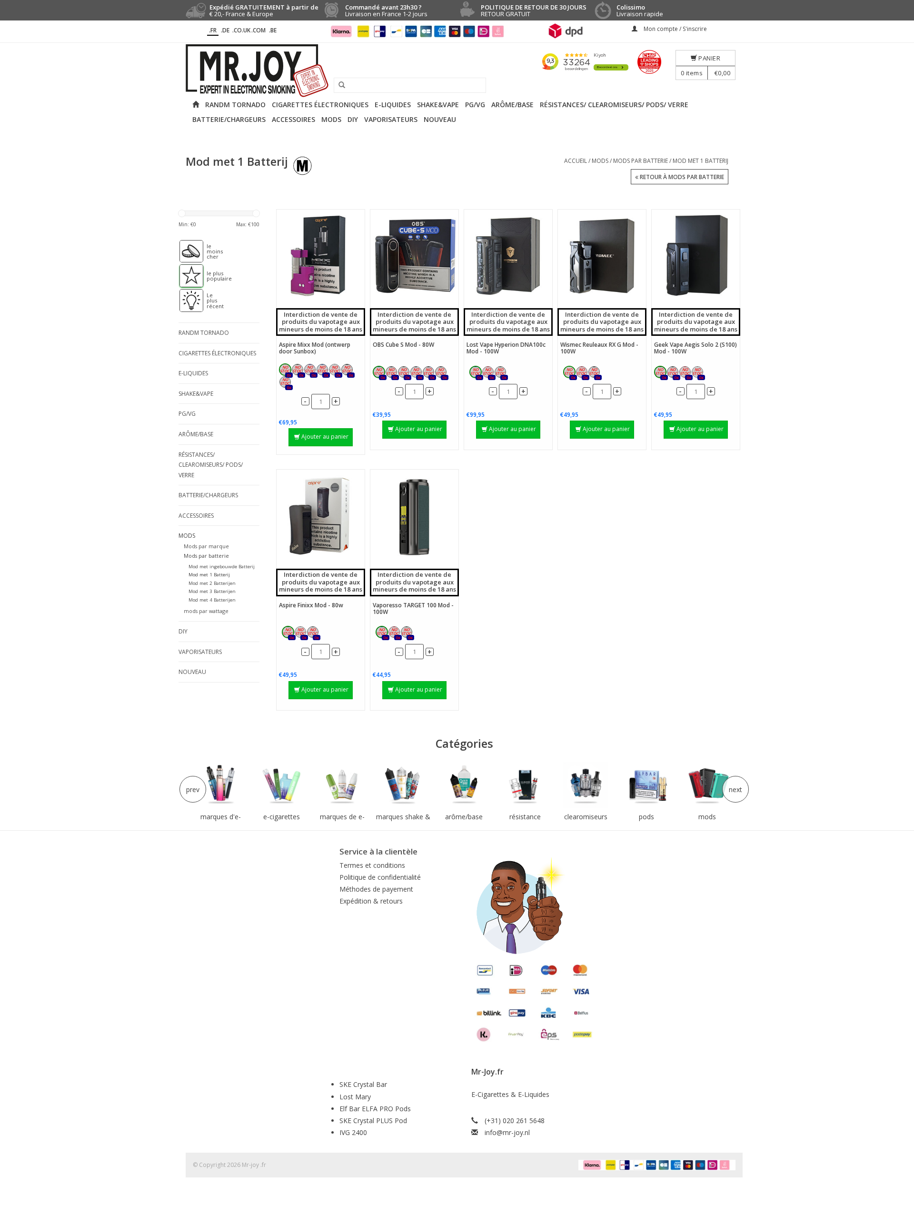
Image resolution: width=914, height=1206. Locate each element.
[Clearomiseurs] (585, 785)
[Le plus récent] (186, 300)
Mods (331, 119)
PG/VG (475, 104)
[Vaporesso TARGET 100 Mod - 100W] (414, 516)
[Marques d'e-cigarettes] (221, 785)
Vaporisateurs (390, 119)
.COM (258, 30)
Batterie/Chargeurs (229, 119)
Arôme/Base (512, 104)
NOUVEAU (440, 119)
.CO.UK (241, 30)
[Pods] (646, 785)
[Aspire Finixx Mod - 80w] (321, 516)
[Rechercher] (338, 85)
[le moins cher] (186, 251)
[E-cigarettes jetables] (282, 785)
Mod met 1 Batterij (700, 161)
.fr (213, 30)
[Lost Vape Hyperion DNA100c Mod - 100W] (508, 256)
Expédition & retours (371, 900)
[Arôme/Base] (464, 785)
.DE (225, 30)
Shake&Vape (438, 104)
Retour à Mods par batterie (681, 177)
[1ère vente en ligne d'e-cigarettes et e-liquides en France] (457, 70)
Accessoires (293, 119)
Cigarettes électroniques (320, 104)
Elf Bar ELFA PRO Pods (375, 1108)
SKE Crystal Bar (363, 1084)
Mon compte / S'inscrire (674, 29)
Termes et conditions (372, 865)
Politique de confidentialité (380, 877)
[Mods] (707, 785)
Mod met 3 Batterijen (212, 591)
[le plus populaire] (186, 275)
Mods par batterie (640, 161)
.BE (273, 30)
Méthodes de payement (376, 889)
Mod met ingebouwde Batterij (222, 566)
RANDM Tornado (235, 104)
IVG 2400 (353, 1132)
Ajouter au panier (324, 436)
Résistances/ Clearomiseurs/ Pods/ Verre (614, 104)
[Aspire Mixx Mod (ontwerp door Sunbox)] (321, 256)
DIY (353, 119)
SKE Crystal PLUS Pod (373, 1120)
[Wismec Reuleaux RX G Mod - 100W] (602, 256)
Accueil (575, 161)
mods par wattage (206, 610)
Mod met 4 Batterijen (212, 600)
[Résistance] (525, 785)
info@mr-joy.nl (507, 1132)
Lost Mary (355, 1096)
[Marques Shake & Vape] (403, 785)
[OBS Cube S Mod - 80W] (414, 256)
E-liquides (393, 104)
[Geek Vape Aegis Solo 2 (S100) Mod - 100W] (696, 256)
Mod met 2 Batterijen (212, 583)
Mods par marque (206, 546)
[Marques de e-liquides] (342, 785)
